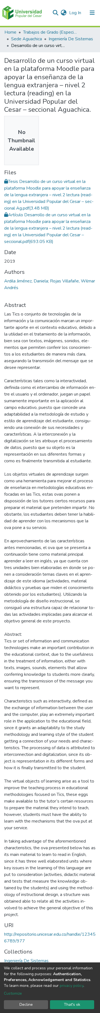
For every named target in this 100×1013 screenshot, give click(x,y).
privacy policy (71, 985)
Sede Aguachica (26, 39)
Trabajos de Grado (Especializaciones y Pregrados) (51, 32)
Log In (75, 13)
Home (10, 32)
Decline (26, 1004)
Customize (13, 993)
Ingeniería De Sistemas (71, 39)
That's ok (72, 1004)
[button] (63, 12)
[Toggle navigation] (92, 12)
